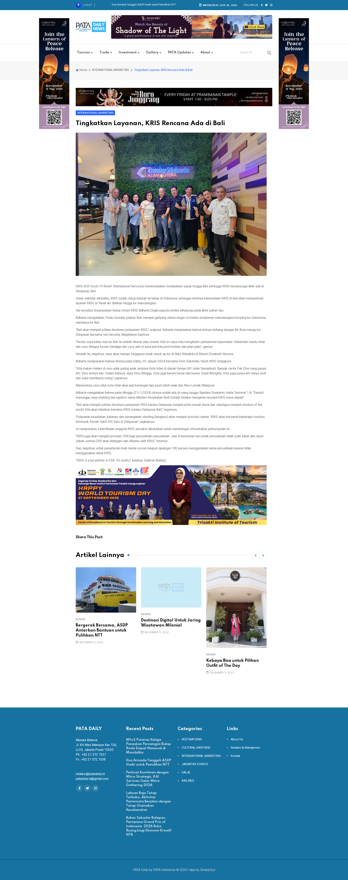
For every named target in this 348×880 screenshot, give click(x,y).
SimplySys (207, 870)
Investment (128, 52)
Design (80, 614)
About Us (237, 739)
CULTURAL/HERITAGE (196, 747)
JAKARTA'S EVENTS (195, 764)
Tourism (83, 52)
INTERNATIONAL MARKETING (110, 70)
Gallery (152, 52)
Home (83, 70)
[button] (255, 555)
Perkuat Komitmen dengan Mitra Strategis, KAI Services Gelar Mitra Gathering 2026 (143, 5)
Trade (104, 52)
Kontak (235, 755)
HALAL (186, 772)
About (205, 52)
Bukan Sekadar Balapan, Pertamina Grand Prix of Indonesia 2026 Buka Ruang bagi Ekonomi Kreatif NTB (149, 826)
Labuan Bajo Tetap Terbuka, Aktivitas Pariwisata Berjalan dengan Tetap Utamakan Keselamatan (148, 801)
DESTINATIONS (192, 739)
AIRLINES (188, 780)
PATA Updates (179, 52)
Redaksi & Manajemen (245, 747)
